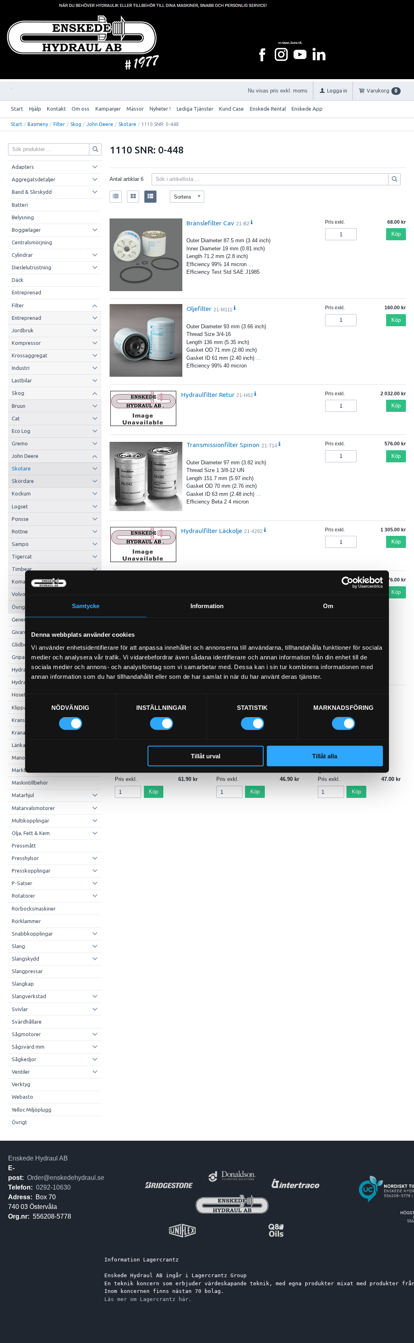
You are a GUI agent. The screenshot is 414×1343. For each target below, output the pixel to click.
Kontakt (56, 108)
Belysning (23, 217)
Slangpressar (27, 971)
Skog (75, 124)
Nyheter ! (160, 108)
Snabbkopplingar (32, 933)
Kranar (19, 732)
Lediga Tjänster (195, 108)
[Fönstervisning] (133, 197)
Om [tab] (328, 605)
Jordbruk (23, 330)
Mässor (135, 108)
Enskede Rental (268, 108)
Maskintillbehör (30, 782)
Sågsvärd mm (28, 1046)
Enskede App (307, 108)
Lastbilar (22, 380)
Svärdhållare (27, 1021)
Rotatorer (23, 895)
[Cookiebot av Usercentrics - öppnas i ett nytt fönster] (347, 583)
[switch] (161, 723)
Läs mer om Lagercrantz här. (148, 1299)
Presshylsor (25, 858)
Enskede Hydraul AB (38, 1158)
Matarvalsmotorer (33, 808)
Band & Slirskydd (32, 192)
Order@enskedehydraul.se (65, 1177)
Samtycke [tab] (86, 605)
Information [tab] (207, 605)
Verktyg (21, 1084)
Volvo (18, 594)
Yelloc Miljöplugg (31, 1109)
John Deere (100, 124)
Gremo (20, 443)
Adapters (23, 167)
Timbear (22, 569)
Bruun (18, 406)
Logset (20, 506)
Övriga (20, 607)
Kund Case (231, 108)
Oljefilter (198, 308)
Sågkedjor (24, 1059)
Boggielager (26, 230)
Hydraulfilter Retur (207, 394)
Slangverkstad (29, 996)
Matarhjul (23, 795)
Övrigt (19, 1122)
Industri (21, 368)
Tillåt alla (324, 755)
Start (17, 108)
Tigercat (22, 556)
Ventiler (21, 1071)
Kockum (21, 493)
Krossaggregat (29, 355)
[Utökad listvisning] (150, 197)
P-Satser (22, 883)
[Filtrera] (395, 179)
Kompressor (26, 343)
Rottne (20, 531)
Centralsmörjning (32, 242)
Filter (59, 124)
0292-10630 (53, 1187)
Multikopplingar (30, 820)
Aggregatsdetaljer (33, 179)
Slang (18, 946)
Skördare (23, 481)
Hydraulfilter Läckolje (211, 530)
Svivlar (20, 1009)
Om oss (80, 108)
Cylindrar (22, 255)
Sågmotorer (26, 1034)
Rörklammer (26, 921)
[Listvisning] (116, 197)
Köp (396, 234)
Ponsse (20, 519)
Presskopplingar (31, 870)
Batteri (20, 205)
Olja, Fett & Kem (31, 833)
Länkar (19, 745)
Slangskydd (25, 958)
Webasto (22, 1097)
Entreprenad (26, 292)
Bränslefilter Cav (210, 223)
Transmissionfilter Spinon (223, 444)
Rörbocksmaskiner (34, 908)
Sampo (20, 544)
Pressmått (24, 845)
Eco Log (21, 431)
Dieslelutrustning (31, 267)
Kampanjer (108, 108)
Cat (16, 418)
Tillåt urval (205, 755)
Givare (19, 632)
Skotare (127, 124)
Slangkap (23, 983)
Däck (17, 280)
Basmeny (37, 124)
